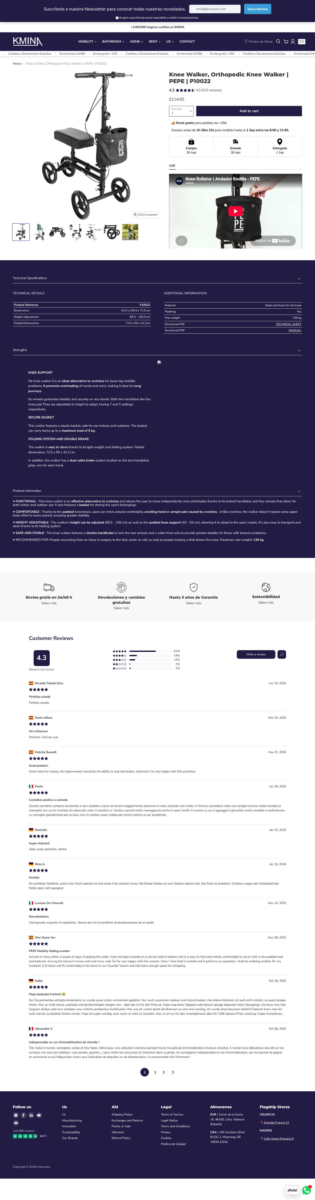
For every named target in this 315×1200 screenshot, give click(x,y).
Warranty (118, 1132)
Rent (153, 41)
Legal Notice (169, 1120)
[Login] (293, 41)
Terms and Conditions (175, 1126)
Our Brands (70, 1138)
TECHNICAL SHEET (288, 324)
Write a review (256, 654)
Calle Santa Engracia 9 (279, 1139)
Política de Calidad (173, 1144)
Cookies (166, 1138)
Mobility (86, 41)
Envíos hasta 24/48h (51, 54)
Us (168, 41)
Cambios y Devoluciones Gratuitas (125, 54)
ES (301, 41)
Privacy (166, 1132)
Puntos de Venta (261, 41)
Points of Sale (121, 1126)
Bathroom (112, 41)
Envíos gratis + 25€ (84, 54)
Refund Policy (121, 1138)
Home (135, 41)
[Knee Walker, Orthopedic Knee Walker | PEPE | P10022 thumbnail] (20, 232)
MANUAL (295, 330)
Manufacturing (72, 1120)
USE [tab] (172, 166)
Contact (187, 41)
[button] (282, 654)
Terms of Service (172, 1114)
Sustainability (71, 1132)
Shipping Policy (122, 1114)
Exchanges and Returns (127, 1120)
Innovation (69, 1126)
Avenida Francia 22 (276, 1123)
